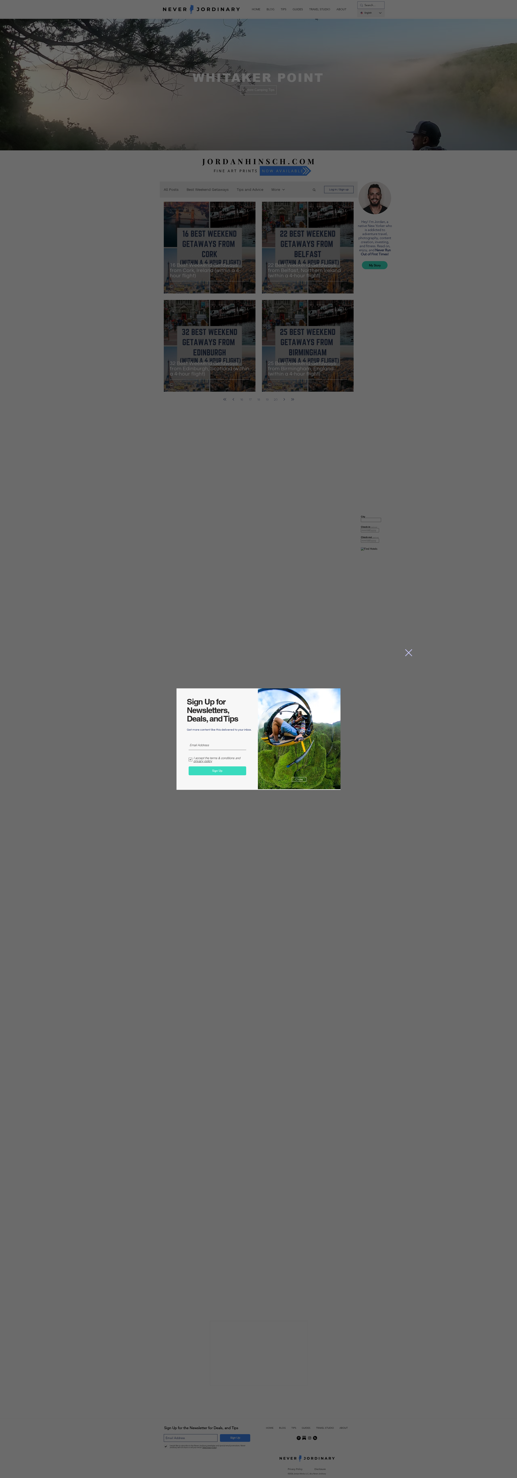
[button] (408, 652)
